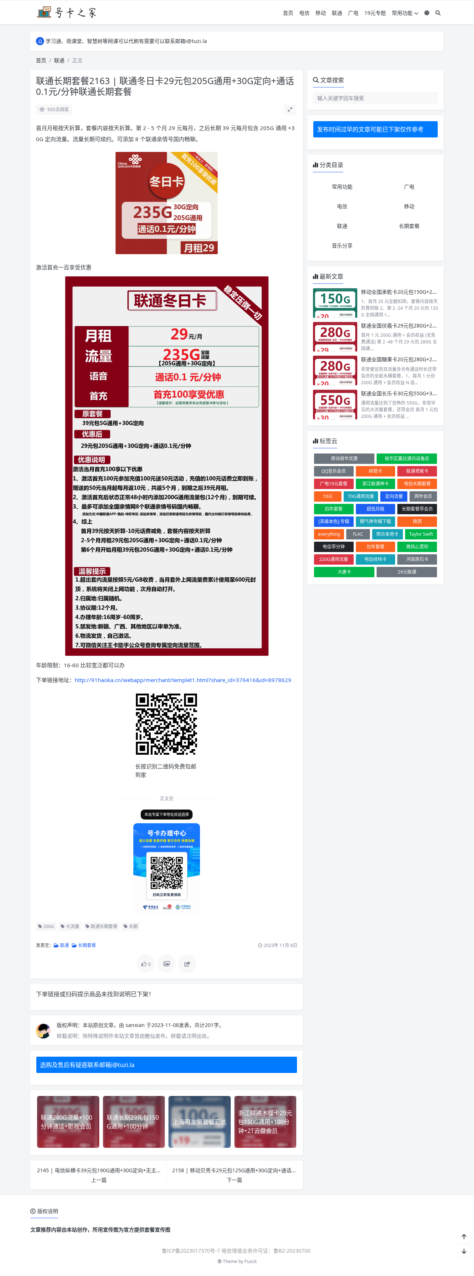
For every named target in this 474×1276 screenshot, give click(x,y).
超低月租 (375, 509)
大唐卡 (344, 572)
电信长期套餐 (417, 484)
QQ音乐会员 (333, 471)
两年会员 (423, 496)
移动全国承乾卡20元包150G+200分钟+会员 (411, 291)
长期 (133, 926)
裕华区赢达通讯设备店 (407, 458)
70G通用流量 (361, 496)
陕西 (417, 521)
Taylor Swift (421, 534)
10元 (328, 496)
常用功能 (402, 12)
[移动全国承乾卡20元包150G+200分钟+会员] (335, 303)
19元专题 (375, 12)
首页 (288, 12)
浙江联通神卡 (375, 484)
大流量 (72, 926)
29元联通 (407, 572)
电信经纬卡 (375, 559)
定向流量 (394, 496)
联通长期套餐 (103, 926)
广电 (353, 12)
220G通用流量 (333, 559)
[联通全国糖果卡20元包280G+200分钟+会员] (335, 370)
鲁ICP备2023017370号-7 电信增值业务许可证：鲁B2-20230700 (236, 1250)
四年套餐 (334, 509)
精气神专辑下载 (375, 521)
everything (329, 534)
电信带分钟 (334, 547)
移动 (321, 12)
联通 (337, 12)
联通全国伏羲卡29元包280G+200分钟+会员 (411, 325)
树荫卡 (375, 471)
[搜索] (438, 13)
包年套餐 (375, 547)
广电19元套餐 (333, 484)
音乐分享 (342, 245)
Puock (250, 1261)
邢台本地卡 (387, 534)
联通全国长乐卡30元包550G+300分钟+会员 (411, 393)
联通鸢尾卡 (417, 471)
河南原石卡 (417, 559)
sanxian (136, 1025)
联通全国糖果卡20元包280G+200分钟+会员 (411, 359)
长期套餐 (86, 945)
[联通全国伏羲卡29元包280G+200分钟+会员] (335, 337)
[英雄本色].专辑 (333, 521)
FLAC (358, 534)
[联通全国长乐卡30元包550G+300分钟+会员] (335, 404)
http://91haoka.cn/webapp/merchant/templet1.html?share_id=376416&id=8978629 (183, 680)
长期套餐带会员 (417, 509)
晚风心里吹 (417, 547)
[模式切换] (427, 13)
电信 (304, 12)
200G (48, 926)
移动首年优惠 (344, 458)
